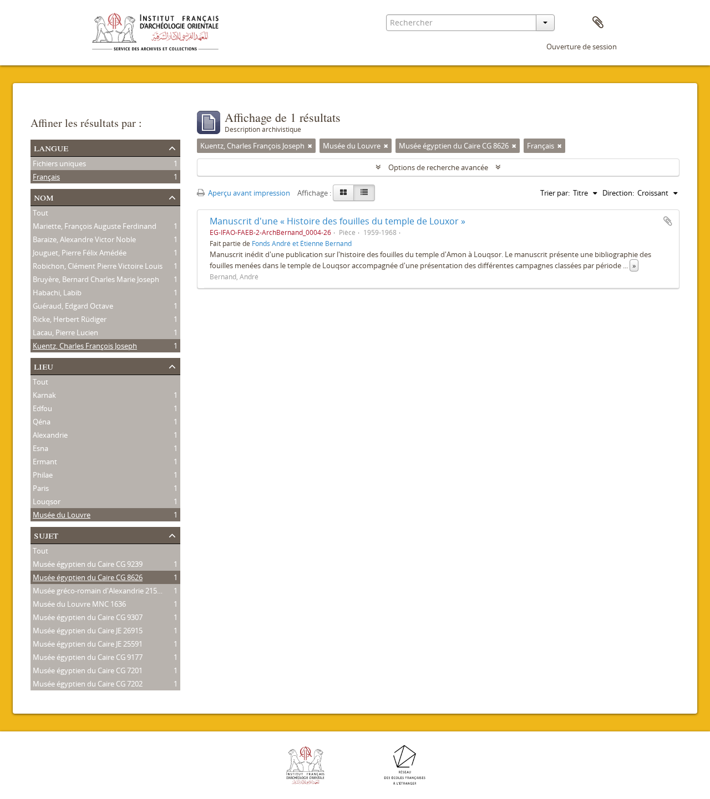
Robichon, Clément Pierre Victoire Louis (98, 266)
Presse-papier (598, 23)
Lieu (43, 365)
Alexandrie (50, 435)
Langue (51, 147)
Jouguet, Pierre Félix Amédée (79, 253)
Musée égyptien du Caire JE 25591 (88, 644)
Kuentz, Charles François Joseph (85, 346)
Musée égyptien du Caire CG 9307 (88, 617)
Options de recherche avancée (438, 167)
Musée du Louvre (61, 515)
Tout (40, 213)
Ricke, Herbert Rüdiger (69, 319)
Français (46, 177)
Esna (40, 448)
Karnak (44, 395)
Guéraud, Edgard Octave (73, 306)
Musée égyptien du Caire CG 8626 (88, 577)
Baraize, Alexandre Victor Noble (84, 239)
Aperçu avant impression (248, 193)
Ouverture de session (581, 47)
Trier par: (555, 193)
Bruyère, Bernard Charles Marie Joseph (96, 279)
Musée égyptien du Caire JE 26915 (88, 631)
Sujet (46, 534)
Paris (41, 488)
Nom (44, 196)
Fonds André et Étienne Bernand (302, 243)
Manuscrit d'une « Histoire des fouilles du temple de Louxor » (337, 221)
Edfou (42, 408)
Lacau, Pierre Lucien (65, 332)
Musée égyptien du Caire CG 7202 (88, 684)
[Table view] (364, 193)
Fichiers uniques (59, 163)
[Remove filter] (310, 145)
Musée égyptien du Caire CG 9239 (88, 564)
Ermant (45, 462)
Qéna (41, 422)
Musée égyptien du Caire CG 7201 (88, 670)
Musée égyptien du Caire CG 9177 (88, 657)
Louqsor (46, 501)
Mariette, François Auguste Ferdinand (94, 226)
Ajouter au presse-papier (667, 221)
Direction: (618, 193)
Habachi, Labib (57, 293)
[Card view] (343, 193)
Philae (43, 475)
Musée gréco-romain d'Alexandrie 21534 (99, 591)
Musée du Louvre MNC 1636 (79, 604)
